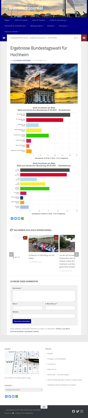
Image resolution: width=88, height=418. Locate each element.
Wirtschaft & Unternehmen (14, 26)
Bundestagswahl (38, 38)
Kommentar (17, 288)
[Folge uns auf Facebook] (73, 411)
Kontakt (50, 354)
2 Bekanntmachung (19, 38)
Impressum (51, 364)
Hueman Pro (29, 413)
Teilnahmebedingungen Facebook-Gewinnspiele (64, 380)
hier (29, 378)
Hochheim (52, 38)
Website (15, 312)
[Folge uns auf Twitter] (77, 411)
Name (15, 304)
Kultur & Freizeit (21, 20)
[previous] (11, 254)
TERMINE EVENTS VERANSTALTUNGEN (61, 385)
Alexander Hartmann (22, 61)
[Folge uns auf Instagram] (81, 411)
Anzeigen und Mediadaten (56, 359)
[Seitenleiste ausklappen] (4, 37)
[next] (76, 254)
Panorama (63, 26)
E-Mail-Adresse (51, 304)
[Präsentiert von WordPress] (13, 413)
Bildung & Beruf (36, 26)
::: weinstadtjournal (24, 8)
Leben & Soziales (38, 20)
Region (7, 20)
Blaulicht (50, 26)
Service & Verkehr (11, 31)
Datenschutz (51, 369)
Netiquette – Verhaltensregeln (58, 375)
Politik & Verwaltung (58, 20)
